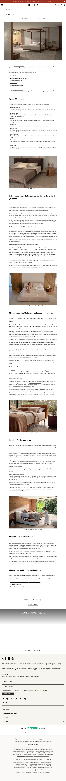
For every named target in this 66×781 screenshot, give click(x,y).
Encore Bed (36, 354)
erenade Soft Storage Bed (29, 529)
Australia (5, 702)
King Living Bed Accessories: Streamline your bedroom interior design (25, 582)
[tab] (33, 710)
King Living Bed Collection (17, 90)
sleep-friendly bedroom (19, 66)
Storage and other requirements (17, 85)
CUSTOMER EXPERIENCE (9, 713)
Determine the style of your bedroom (18, 78)
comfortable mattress (19, 67)
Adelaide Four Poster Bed (28, 255)
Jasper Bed (24, 305)
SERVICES (5, 717)
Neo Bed (31, 249)
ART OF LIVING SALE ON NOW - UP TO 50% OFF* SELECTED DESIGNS (32, 1)
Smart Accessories (36, 360)
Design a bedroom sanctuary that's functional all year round (23, 586)
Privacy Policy (30, 690)
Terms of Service (41, 690)
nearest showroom (17, 578)
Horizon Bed (44, 384)
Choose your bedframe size (16, 80)
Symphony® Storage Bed (24, 553)
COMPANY (5, 721)
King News (8, 9)
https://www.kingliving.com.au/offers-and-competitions (36, 756)
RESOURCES (5, 710)
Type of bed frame (14, 75)
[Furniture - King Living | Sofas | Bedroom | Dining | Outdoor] (33, 5)
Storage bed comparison (15, 584)
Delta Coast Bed (21, 373)
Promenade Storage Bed (41, 551)
